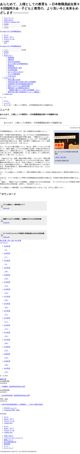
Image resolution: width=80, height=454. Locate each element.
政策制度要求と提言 (15, 68)
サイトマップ (8, 18)
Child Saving (12, 76)
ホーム (6, 35)
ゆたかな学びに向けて (15, 72)
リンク (6, 446)
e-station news (8, 94)
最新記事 (3, 379)
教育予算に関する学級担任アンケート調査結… (24, 92)
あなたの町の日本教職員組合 (18, 64)
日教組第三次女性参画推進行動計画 (20, 84)
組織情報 (11, 57)
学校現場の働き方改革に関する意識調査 (22, 82)
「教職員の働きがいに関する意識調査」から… (24, 90)
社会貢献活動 (12, 70)
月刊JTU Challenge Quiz (12, 22)
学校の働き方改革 (14, 80)
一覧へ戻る (10, 240)
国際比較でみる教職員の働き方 (19, 88)
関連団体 (11, 66)
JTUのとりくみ (9, 39)
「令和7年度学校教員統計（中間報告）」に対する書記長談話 (21, 404)
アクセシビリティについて (13, 438)
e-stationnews (6, 42)
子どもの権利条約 (14, 74)
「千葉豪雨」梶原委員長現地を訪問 (12, 386)
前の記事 (3, 240)
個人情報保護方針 (10, 442)
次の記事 (18, 240)
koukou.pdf (6, 237)
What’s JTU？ (9, 37)
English (6, 24)
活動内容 (11, 60)
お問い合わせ (8, 20)
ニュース (7, 103)
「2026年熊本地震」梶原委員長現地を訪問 (15, 395)
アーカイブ (4, 242)
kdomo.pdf (6, 208)
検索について (8, 440)
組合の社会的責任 (14, 62)
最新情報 (7, 444)
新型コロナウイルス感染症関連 (19, 86)
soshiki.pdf (6, 222)
